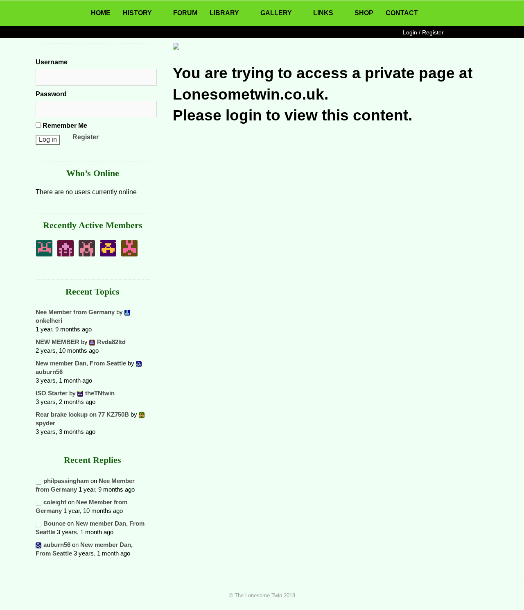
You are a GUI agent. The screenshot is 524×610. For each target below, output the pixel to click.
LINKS (323, 12)
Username (52, 62)
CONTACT (402, 12)
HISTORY (137, 12)
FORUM (185, 12)
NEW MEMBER (57, 341)
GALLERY (276, 12)
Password (51, 94)
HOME (101, 12)
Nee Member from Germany (75, 311)
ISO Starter (52, 393)
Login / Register (423, 32)
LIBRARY (224, 12)
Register (85, 137)
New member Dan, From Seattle (81, 363)
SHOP (364, 12)
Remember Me (64, 125)
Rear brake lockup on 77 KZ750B (82, 414)
